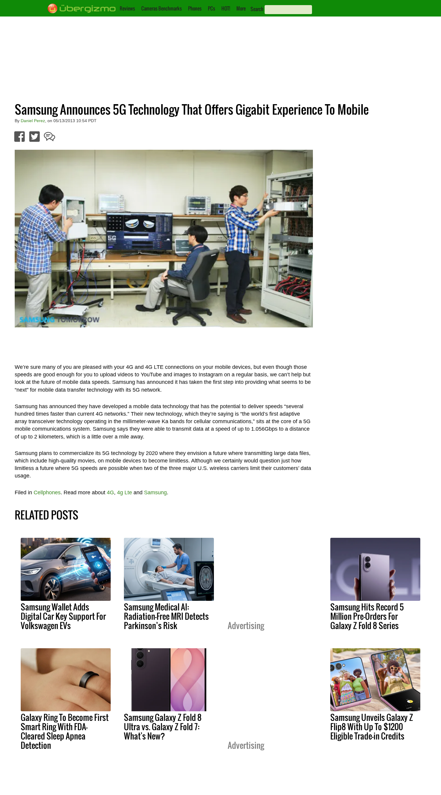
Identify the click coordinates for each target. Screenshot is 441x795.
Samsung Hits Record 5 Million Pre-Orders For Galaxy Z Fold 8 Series (367, 616)
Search (256, 9)
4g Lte (124, 492)
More (241, 8)
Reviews (127, 8)
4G (110, 492)
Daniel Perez (33, 120)
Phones (195, 8)
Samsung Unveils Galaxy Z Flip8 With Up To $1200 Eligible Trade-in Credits (371, 726)
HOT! (225, 8)
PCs (211, 8)
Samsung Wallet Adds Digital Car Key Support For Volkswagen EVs (63, 616)
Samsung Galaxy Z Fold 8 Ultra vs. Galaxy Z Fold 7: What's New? (163, 726)
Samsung (155, 492)
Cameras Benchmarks (161, 8)
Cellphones (47, 492)
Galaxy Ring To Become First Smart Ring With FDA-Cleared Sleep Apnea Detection (65, 731)
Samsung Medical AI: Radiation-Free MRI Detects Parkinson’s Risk (166, 616)
